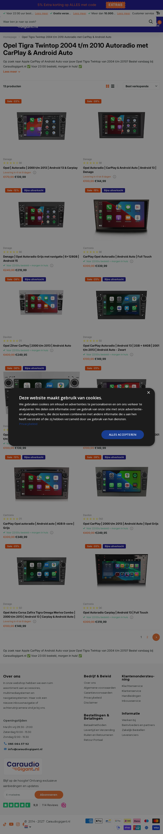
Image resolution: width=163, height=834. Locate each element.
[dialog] (81, 417)
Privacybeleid (28, 424)
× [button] (148, 392)
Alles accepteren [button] (122, 434)
